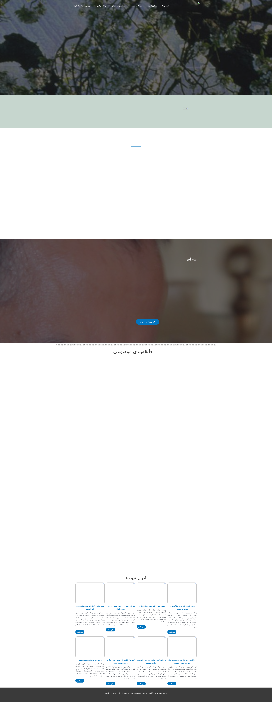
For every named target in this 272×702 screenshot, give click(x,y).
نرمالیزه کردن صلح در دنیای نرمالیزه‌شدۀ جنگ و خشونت (151, 661)
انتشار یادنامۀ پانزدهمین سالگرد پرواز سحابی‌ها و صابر (182, 607)
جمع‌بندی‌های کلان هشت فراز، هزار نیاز (151, 606)
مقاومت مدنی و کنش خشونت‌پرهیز (90, 660)
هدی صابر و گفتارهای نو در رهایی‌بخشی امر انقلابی (90, 607)
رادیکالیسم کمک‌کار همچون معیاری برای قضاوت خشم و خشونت (182, 661)
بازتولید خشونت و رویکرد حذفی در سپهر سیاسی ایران (121, 607)
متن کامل (172, 632)
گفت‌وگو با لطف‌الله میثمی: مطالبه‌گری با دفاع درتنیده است (121, 661)
